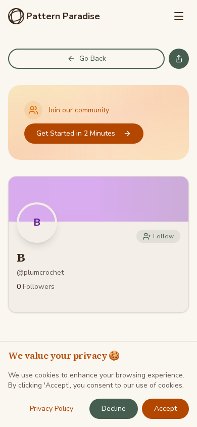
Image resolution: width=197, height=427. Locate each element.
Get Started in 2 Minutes (75, 133)
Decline (114, 408)
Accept (165, 408)
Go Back (92, 58)
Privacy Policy (51, 408)
